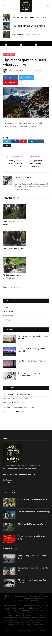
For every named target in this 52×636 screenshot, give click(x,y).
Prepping (6, 307)
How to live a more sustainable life (32, 361)
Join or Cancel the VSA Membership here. (19, 474)
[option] (11, 45)
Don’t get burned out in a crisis (13, 250)
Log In (13, 126)
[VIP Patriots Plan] (26, 6)
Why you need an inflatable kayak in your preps (37, 163)
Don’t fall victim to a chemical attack (16, 394)
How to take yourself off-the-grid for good (33, 569)
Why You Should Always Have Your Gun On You (32, 581)
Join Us (33, 126)
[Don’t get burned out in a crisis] (14, 238)
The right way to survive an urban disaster (32, 557)
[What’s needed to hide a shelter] (14, 211)
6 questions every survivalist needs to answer (33, 337)
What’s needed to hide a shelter (13, 223)
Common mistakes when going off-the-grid (32, 350)
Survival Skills (9, 54)
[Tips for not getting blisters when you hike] (26, 102)
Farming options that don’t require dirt (14, 163)
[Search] (48, 6)
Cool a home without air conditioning (17, 398)
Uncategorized (8, 320)
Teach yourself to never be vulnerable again (29, 374)
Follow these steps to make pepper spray (18, 407)
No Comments (36, 70)
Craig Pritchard (17, 70)
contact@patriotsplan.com (13, 483)
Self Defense (8, 311)
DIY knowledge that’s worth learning (12, 276)
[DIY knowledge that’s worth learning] (14, 265)
